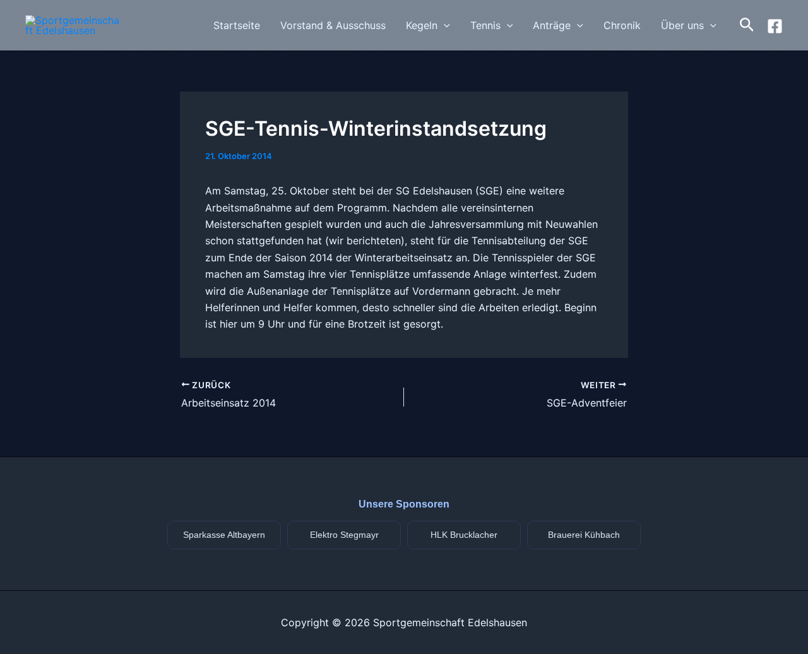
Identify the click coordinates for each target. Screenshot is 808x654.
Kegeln (421, 25)
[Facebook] (775, 26)
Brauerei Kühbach (584, 535)
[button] (443, 25)
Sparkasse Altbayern (224, 535)
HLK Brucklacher (464, 535)
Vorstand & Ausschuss (333, 25)
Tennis (485, 25)
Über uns (682, 25)
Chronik (622, 25)
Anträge (552, 25)
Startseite (236, 25)
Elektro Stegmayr (344, 535)
